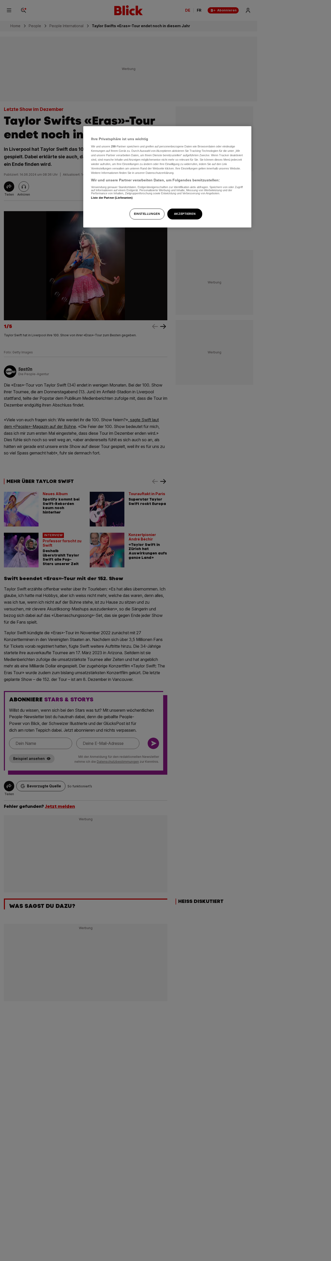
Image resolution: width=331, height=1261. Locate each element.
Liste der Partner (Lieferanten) (112, 197)
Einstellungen (147, 213)
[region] (167, 176)
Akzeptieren (184, 213)
